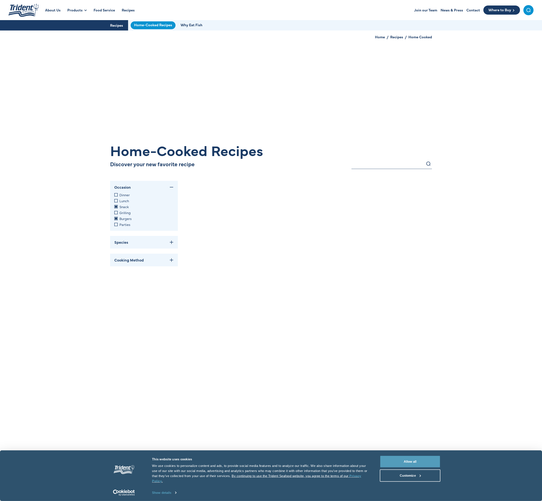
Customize (408, 475)
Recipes (116, 25)
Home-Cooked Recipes (153, 24)
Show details (161, 492)
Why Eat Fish (191, 24)
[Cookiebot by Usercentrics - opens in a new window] (123, 493)
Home (380, 36)
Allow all (410, 461)
